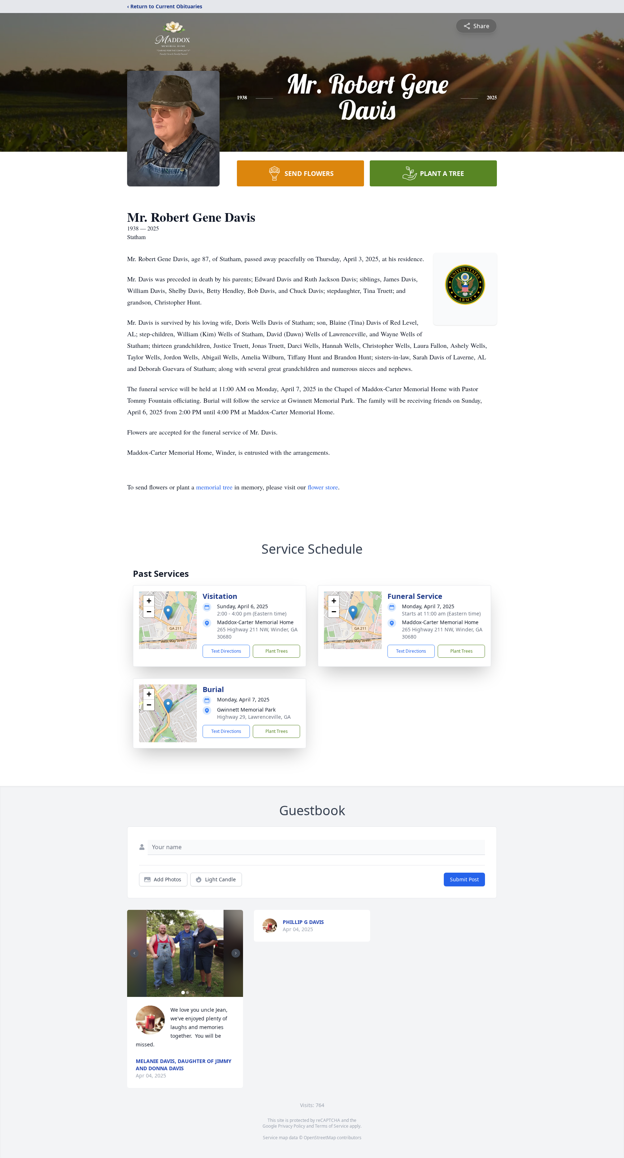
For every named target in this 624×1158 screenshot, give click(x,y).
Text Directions (226, 651)
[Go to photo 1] (183, 992)
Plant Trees (276, 651)
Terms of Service (331, 1126)
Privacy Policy (291, 1126)
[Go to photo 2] (187, 992)
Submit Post (464, 879)
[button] (168, 612)
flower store (323, 487)
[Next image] (235, 953)
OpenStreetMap (320, 1138)
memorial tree (214, 487)
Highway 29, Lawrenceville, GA (254, 716)
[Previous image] (134, 953)
